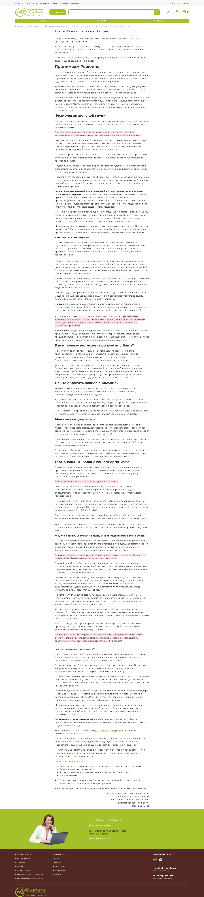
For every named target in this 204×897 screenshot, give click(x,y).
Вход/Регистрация (23, 859)
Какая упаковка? (60, 3)
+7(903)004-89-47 (180, 3)
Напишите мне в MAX (99, 839)
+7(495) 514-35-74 (164, 868)
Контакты (74, 3)
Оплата (18, 3)
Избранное (20, 863)
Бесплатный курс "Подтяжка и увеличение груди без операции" (59, 26)
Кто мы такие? (43, 3)
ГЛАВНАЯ (44, 21)
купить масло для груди (107, 730)
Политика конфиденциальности (29, 878)
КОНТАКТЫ (159, 21)
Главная (19, 26)
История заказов (22, 870)
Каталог (60, 12)
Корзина (19, 866)
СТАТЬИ (102, 21)
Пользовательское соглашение (29, 874)
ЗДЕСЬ (144, 518)
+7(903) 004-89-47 (165, 875)
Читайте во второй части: (69, 761)
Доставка (29, 3)
